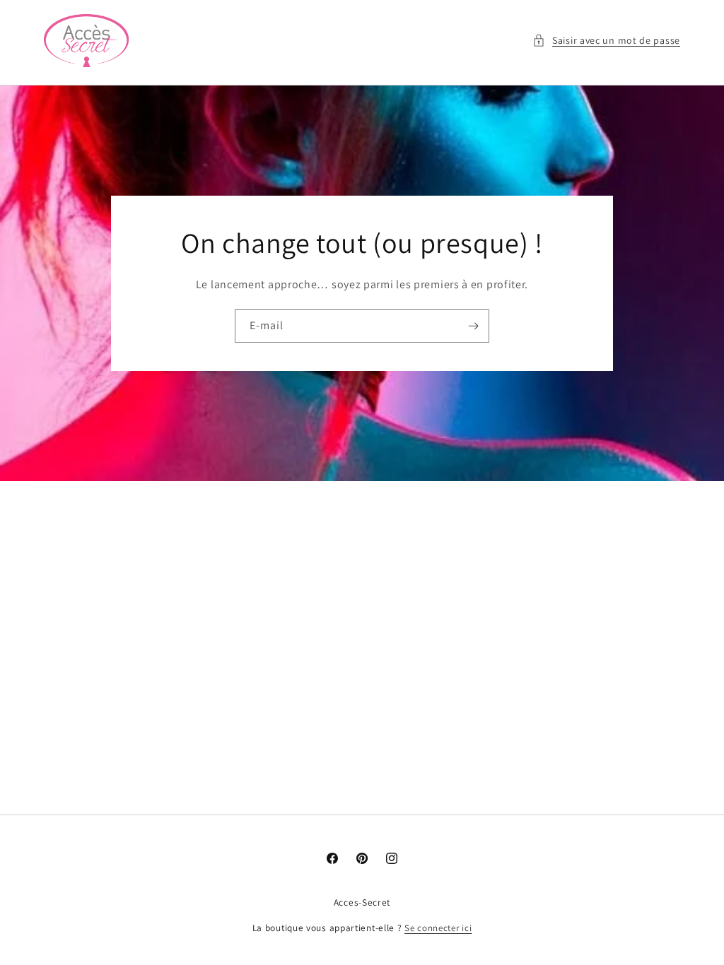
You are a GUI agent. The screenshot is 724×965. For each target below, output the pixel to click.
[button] (606, 40)
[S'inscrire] (473, 326)
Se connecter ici (438, 928)
